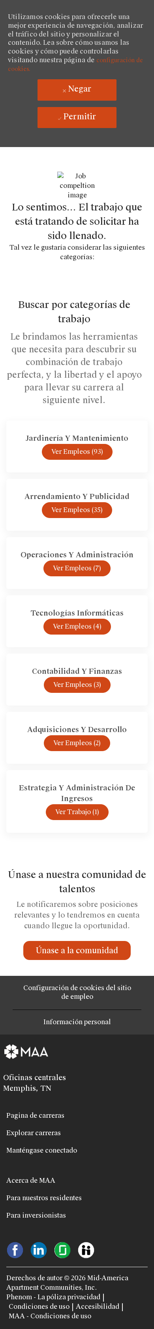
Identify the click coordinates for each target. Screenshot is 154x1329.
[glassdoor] (62, 1249)
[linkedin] (38, 1249)
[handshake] (86, 1249)
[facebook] (15, 1249)
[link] (77, 950)
